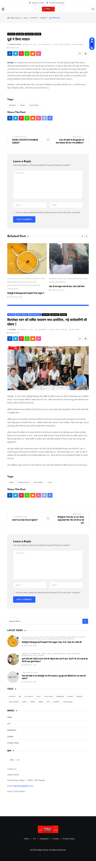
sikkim (32, 702)
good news (67, 278)
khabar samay (23, 482)
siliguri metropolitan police (34, 639)
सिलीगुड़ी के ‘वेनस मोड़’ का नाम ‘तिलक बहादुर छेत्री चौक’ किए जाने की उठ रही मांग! (70, 520)
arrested (26, 654)
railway (40, 655)
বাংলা (8, 724)
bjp (20, 696)
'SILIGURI (11, 482)
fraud (49, 654)
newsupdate (17, 282)
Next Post (77, 137)
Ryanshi (12, 329)
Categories (11, 730)
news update (38, 482)
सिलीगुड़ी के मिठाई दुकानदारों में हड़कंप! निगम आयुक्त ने (25, 293)
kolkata (79, 696)
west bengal (33, 105)
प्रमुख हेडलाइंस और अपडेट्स (15, 278)
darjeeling (60, 696)
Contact (10, 736)
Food (27, 278)
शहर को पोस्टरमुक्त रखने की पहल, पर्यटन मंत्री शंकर (67, 286)
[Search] (93, 9)
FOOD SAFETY (35, 278)
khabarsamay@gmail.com (23, 786)
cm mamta (28, 696)
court (38, 696)
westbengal (61, 282)
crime (43, 654)
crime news (48, 696)
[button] (82, 236)
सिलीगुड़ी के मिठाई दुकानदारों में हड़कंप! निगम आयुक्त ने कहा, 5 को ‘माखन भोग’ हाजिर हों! (52, 642)
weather (56, 702)
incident (70, 696)
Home (9, 717)
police (24, 702)
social (50, 482)
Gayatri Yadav (15, 44)
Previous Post (21, 137)
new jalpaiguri (73, 654)
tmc (48, 702)
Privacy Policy (13, 743)
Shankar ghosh (55, 278)
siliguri (22, 105)
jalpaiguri (12, 105)
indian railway (60, 654)
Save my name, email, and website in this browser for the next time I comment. (48, 212)
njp (34, 655)
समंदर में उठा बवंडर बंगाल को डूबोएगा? (25, 520)
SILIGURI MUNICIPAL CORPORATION (60, 639)
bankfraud (35, 654)
